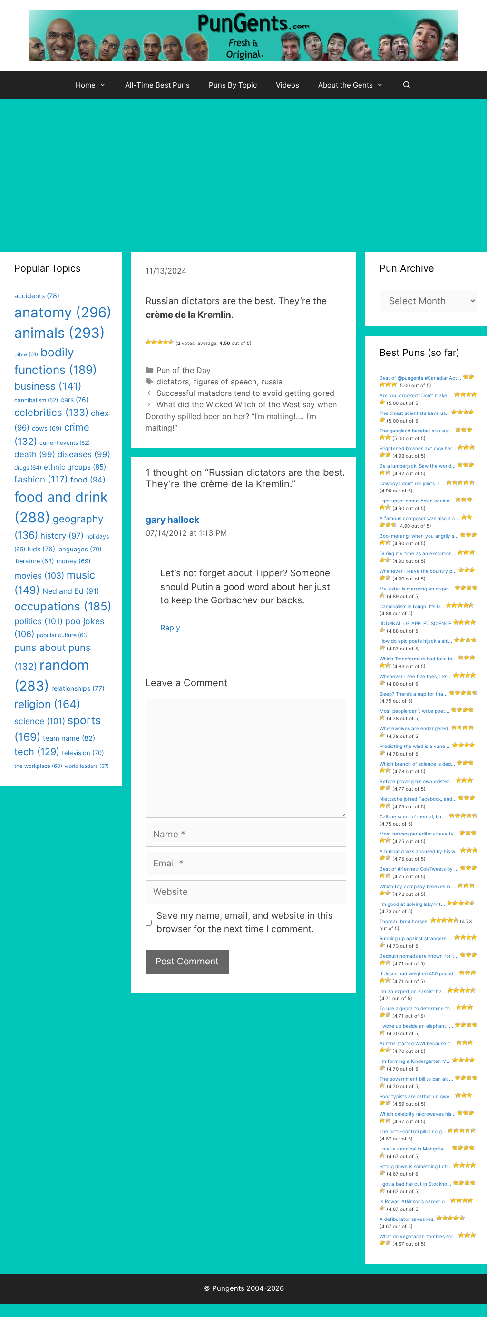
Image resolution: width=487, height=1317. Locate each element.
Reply (170, 627)
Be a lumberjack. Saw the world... (418, 466)
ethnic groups (75, 467)
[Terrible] (148, 342)
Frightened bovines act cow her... (418, 448)
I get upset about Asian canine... (417, 500)
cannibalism (36, 400)
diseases (84, 454)
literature (34, 561)
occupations (63, 606)
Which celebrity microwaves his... (418, 1114)
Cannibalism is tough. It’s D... (412, 606)
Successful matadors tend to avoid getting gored (245, 393)
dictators (172, 381)
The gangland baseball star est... (417, 430)
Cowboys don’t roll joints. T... (412, 483)
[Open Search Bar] (407, 85)
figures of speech (225, 381)
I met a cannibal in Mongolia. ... (415, 1148)
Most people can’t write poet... (414, 711)
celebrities (51, 412)
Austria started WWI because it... (417, 1043)
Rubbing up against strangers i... (416, 938)
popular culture (63, 635)
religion (47, 704)
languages (80, 549)
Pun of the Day (183, 370)
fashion (41, 479)
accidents (36, 296)
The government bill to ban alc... (416, 1078)
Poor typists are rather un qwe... (417, 1096)
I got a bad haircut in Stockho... (415, 1184)
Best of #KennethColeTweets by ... (419, 869)
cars (74, 399)
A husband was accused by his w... (419, 851)
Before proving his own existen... (417, 781)
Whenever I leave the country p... (418, 571)
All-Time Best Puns (157, 84)
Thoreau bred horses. (404, 921)
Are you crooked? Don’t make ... (416, 395)
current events (64, 443)
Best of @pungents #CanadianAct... (420, 378)
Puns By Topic (233, 84)
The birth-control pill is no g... (413, 1131)
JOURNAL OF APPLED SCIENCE (415, 623)
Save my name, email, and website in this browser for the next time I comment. (244, 922)
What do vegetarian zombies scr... (418, 1236)
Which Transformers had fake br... (418, 658)
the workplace (38, 766)
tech (36, 751)
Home (86, 84)
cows (47, 428)
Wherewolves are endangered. (414, 728)
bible (26, 354)
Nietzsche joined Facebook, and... (418, 799)
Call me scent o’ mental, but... (414, 816)
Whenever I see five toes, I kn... (416, 676)
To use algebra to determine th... (417, 1008)
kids (41, 549)
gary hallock (172, 519)
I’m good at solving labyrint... (412, 904)
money (74, 561)
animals (59, 332)
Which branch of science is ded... (417, 764)
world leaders (87, 766)
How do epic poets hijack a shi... (416, 641)
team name (69, 738)
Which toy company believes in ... (418, 886)
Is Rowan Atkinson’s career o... (414, 1201)
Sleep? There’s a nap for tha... (414, 694)
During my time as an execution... (418, 553)
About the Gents (345, 84)
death (34, 454)
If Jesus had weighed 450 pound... (419, 973)
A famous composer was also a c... (419, 518)
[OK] (160, 342)
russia (272, 381)
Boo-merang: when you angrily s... (419, 536)
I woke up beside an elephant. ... (416, 1026)
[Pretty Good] (165, 342)
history (62, 536)
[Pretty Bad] (154, 342)
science (39, 721)
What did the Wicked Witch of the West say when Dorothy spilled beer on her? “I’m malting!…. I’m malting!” (241, 416)
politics (38, 621)
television (83, 753)
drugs (27, 467)
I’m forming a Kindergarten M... (415, 1061)
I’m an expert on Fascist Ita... (413, 991)
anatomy (63, 312)
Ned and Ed (70, 591)
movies (39, 575)
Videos (287, 84)
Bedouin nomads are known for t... (419, 956)
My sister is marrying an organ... (416, 588)
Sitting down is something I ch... (416, 1166)
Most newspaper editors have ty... (419, 833)
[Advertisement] (243, 170)
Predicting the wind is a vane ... (415, 746)
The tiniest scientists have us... (415, 413)
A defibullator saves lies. (407, 1219)
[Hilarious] (171, 342)
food (88, 479)
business (48, 386)
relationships (78, 688)
